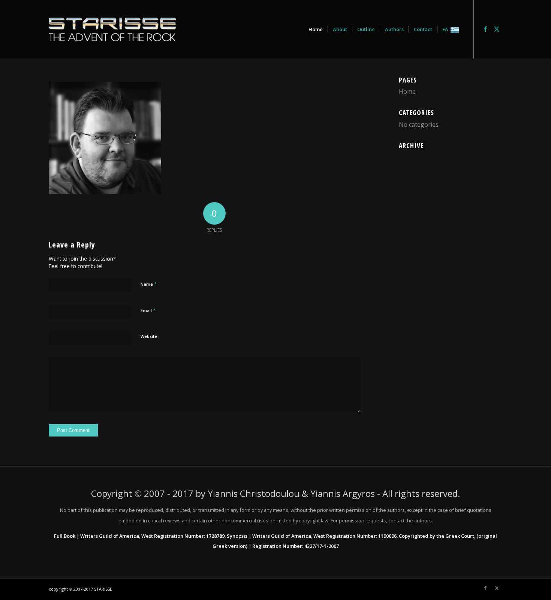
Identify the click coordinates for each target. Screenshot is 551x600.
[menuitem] (316, 29)
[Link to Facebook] (485, 28)
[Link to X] (496, 28)
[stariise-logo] (112, 29)
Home (407, 91)
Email (148, 310)
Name (149, 283)
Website (149, 336)
